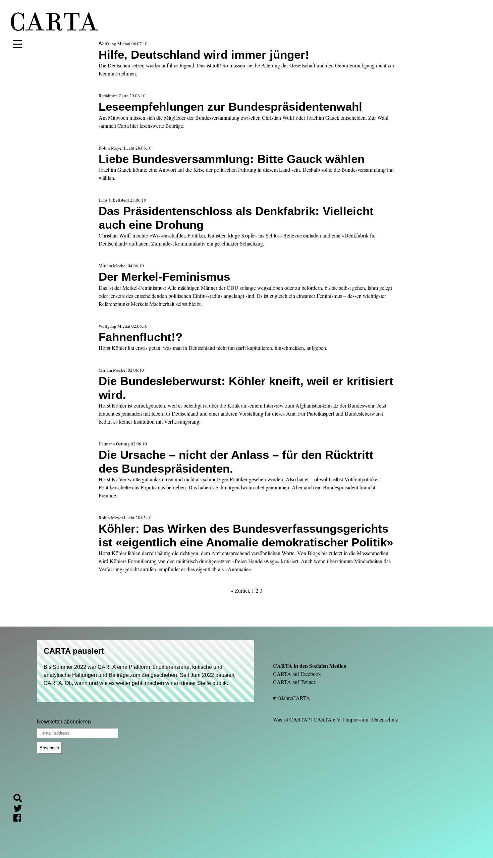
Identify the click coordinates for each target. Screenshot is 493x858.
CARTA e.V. (327, 719)
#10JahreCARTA (291, 697)
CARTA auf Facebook (297, 673)
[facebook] (20, 818)
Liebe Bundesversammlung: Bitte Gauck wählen (232, 158)
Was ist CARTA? (291, 719)
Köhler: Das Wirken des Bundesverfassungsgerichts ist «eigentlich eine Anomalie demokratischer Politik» (246, 535)
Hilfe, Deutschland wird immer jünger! (204, 54)
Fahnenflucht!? (140, 336)
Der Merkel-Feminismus (164, 276)
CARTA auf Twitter (294, 681)
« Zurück (240, 590)
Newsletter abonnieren (64, 722)
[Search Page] (20, 799)
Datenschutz (385, 719)
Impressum (356, 719)
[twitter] (20, 809)
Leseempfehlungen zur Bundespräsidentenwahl (230, 106)
